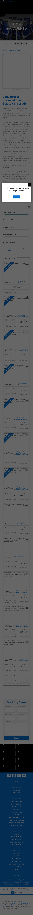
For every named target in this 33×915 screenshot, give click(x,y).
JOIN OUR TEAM (16, 861)
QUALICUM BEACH (16, 836)
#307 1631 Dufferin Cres (20, 557)
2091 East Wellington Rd (20, 625)
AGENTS (16, 856)
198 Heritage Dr (21, 315)
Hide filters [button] (23, 249)
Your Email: (7, 706)
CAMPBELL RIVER (16, 804)
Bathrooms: (8, 227)
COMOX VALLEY (16, 809)
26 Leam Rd (21, 523)
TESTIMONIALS (16, 866)
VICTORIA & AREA (16, 825)
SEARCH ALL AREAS (16, 801)
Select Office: (10, 43)
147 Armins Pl (20, 418)
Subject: (20, 714)
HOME (16, 782)
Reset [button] (9, 249)
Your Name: (21, 706)
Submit (16, 738)
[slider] (4, 214)
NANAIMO (17, 815)
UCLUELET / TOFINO (16, 842)
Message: (7, 722)
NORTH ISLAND (16, 806)
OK (16, 197)
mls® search (16, 798)
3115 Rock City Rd (21, 349)
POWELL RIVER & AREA (16, 823)
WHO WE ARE (16, 858)
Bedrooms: (8, 220)
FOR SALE (16, 790)
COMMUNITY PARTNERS (16, 864)
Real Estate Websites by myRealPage (20, 890)
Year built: (9, 234)
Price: (9, 212)
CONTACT (16, 875)
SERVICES (16, 853)
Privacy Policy (6, 890)
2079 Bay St (21, 659)
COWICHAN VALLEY (16, 812)
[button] (9, 775)
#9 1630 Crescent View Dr (20, 591)
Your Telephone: (9, 714)
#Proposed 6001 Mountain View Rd (21, 453)
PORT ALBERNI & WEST (16, 820)
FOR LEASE (16, 793)
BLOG (16, 869)
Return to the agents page (12, 50)
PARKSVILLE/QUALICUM (16, 817)
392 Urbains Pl (20, 282)
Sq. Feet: (9, 242)
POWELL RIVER (16, 845)
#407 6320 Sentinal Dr (20, 384)
